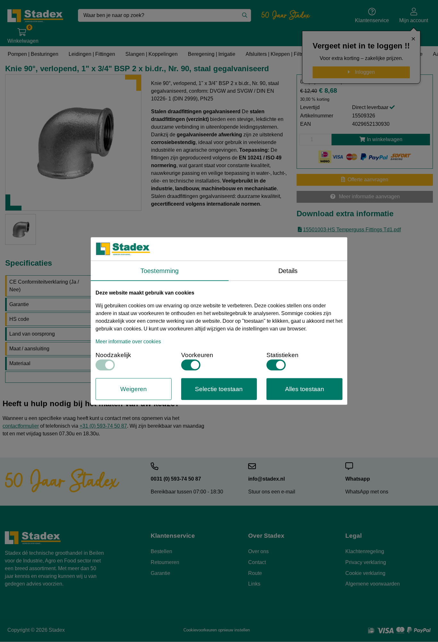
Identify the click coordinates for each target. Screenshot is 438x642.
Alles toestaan (304, 388)
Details (288, 270)
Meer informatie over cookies (128, 341)
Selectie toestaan (219, 388)
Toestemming (159, 270)
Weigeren (133, 388)
